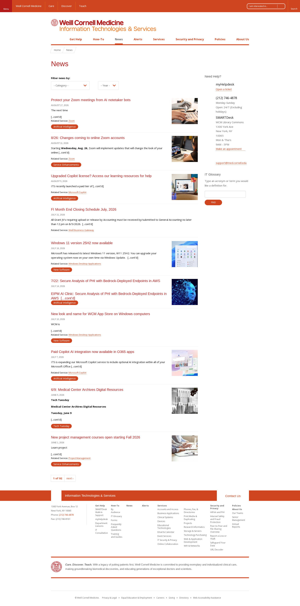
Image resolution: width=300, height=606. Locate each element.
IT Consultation (101, 531)
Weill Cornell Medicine (28, 6)
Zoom (72, 120)
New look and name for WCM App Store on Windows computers (101, 314)
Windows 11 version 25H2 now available (82, 243)
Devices (161, 521)
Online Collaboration (167, 544)
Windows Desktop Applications (85, 263)
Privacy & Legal (109, 597)
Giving (172, 597)
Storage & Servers (192, 531)
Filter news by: (60, 78)
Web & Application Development (193, 540)
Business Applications (168, 513)
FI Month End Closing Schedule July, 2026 (83, 209)
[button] (294, 6)
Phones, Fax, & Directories (191, 511)
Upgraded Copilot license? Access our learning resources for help (101, 176)
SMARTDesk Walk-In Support (101, 512)
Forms (114, 520)
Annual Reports (236, 525)
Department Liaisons (101, 525)
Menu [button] (6, 8)
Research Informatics (194, 527)
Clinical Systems (165, 517)
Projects (188, 523)
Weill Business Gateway (81, 230)
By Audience (115, 511)
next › (69, 478)
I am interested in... (258, 6)
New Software (61, 269)
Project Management (79, 458)
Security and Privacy (190, 39)
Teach (82, 6)
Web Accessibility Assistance (207, 597)
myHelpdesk (101, 519)
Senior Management (238, 519)
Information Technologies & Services (90, 495)
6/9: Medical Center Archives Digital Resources (87, 390)
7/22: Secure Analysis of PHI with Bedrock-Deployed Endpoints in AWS (105, 281)
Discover (66, 6)
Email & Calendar (165, 532)
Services (159, 39)
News (119, 39)
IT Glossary (116, 516)
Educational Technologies (164, 527)
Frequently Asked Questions (116, 527)
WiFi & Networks (192, 545)
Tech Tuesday (61, 426)
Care (51, 6)
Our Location (56, 495)
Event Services (164, 536)
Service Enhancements (66, 164)
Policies (220, 39)
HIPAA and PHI (217, 512)
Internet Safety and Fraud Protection (217, 519)
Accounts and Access (167, 509)
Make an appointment (229, 149)
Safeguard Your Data (218, 544)
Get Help (76, 39)
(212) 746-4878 (66, 514)
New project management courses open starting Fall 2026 (96, 437)
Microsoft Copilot (77, 192)
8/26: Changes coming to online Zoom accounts (88, 138)
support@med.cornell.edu (231, 163)
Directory (184, 597)
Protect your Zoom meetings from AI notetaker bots (91, 100)
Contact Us (233, 496)
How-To (98, 39)
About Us (242, 39)
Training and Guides (116, 535)
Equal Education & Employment (136, 597)
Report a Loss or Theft (218, 537)
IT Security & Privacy (167, 540)
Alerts (138, 39)
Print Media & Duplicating (190, 518)
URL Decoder (216, 549)
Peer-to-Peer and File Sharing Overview (218, 528)
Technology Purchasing (195, 535)
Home (55, 39)
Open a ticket (224, 89)
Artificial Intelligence (64, 126)
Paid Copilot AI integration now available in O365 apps (92, 352)
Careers (160, 597)
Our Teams (237, 513)
